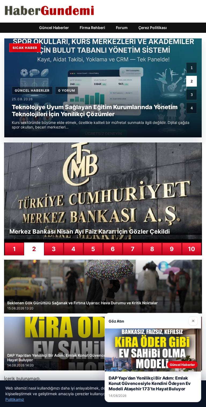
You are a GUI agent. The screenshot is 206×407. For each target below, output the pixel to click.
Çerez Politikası (152, 27)
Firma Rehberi (92, 27)
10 (191, 248)
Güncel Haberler (54, 27)
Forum (122, 27)
